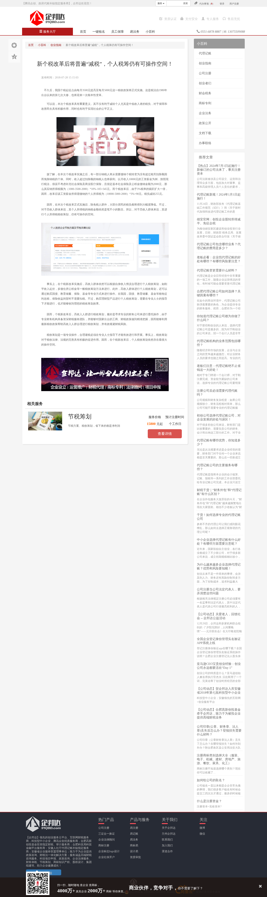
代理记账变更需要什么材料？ (217, 270)
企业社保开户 (106, 857)
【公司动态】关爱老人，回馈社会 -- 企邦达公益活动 (219, 616)
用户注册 (234, 3)
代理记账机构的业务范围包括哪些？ (219, 343)
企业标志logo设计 (109, 851)
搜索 (185, 3)
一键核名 (98, 31)
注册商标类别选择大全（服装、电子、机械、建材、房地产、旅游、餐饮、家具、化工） (219, 759)
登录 (222, 3)
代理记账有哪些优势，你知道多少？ (219, 442)
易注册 (134, 827)
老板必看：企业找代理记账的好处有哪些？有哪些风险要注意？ (219, 259)
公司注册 (205, 73)
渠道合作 (167, 851)
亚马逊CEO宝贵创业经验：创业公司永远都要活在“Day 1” (219, 665)
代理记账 (205, 53)
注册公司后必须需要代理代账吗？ (217, 392)
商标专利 (205, 103)
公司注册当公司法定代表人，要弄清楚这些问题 (219, 591)
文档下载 (205, 133)
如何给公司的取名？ (211, 780)
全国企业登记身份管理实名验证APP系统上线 (219, 641)
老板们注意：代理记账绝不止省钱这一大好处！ (219, 367)
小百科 (150, 31)
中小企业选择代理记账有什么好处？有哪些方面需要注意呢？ (219, 541)
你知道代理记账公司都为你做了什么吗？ (219, 318)
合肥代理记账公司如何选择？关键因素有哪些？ (219, 293)
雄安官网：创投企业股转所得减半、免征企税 (219, 221)
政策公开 (205, 123)
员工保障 (117, 31)
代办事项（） (207, 3)
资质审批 (135, 857)
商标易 (134, 845)
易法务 (134, 31)
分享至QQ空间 (14, 57)
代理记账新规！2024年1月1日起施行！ (219, 196)
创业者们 (205, 83)
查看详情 (165, 434)
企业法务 (205, 113)
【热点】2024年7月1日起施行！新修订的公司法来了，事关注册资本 (219, 169)
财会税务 (205, 93)
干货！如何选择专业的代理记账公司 (219, 516)
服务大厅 (49, 31)
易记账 (134, 833)
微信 (202, 833)
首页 (83, 31)
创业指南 (55, 45)
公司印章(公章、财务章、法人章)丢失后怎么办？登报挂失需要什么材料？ (219, 730)
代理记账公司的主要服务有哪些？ (217, 467)
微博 (202, 827)
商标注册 (103, 845)
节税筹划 (79, 416)
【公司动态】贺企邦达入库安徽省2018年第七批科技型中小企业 (219, 690)
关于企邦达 (169, 827)
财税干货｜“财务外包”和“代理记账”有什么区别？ (219, 492)
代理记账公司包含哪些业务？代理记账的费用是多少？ (219, 246)
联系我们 (167, 839)
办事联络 (205, 143)
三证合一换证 (106, 833)
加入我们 (167, 845)
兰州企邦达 (169, 833)
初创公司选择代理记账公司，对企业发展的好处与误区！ (219, 417)
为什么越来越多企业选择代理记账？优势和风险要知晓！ (219, 566)
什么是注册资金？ (209, 801)
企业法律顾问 (106, 839)
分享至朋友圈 (14, 45)
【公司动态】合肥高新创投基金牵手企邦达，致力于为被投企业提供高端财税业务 (219, 713)
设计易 (134, 851)
